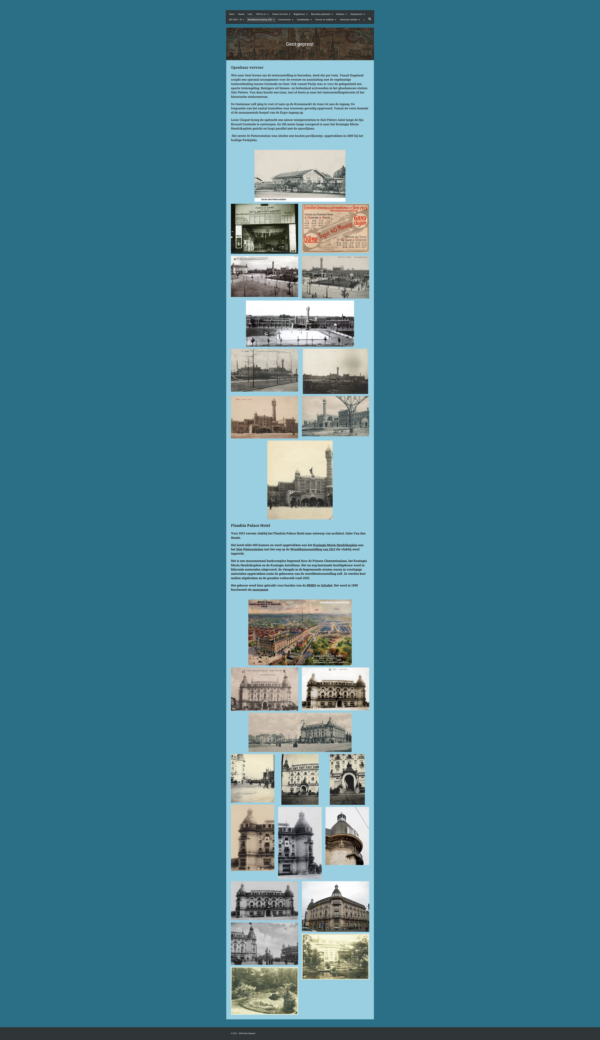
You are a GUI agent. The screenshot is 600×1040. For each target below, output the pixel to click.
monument (260, 589)
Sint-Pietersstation (249, 549)
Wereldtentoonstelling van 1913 (312, 549)
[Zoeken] (370, 19)
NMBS (311, 585)
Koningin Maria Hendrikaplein (335, 545)
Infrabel (326, 585)
